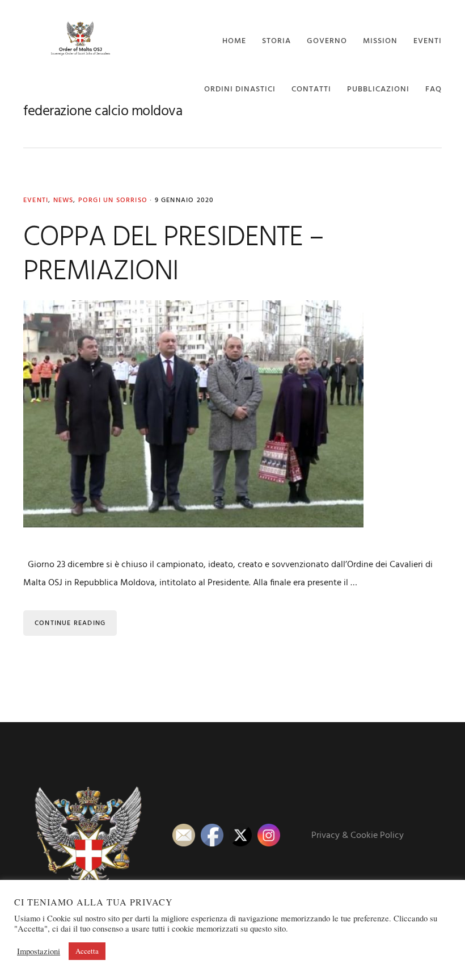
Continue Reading (70, 623)
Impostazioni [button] (38, 951)
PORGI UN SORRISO (112, 200)
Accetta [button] (87, 951)
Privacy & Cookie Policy (357, 835)
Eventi (35, 200)
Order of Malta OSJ (80, 38)
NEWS (63, 200)
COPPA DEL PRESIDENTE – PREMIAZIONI (173, 255)
